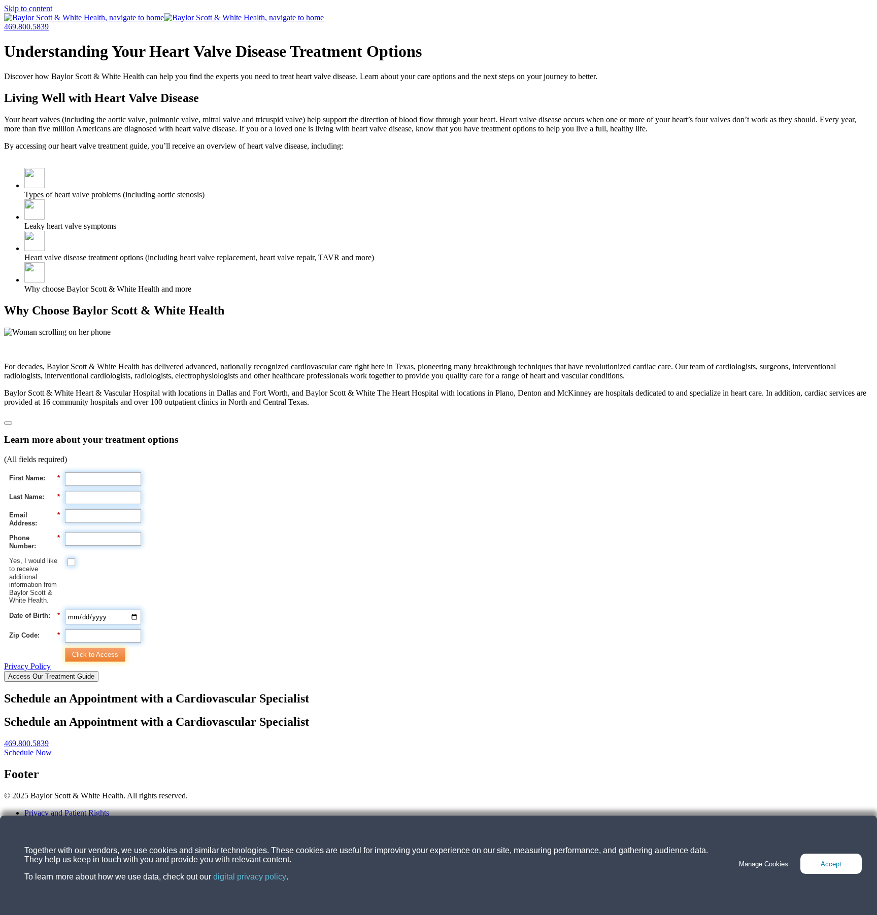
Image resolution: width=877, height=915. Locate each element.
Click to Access (95, 654)
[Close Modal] (8, 423)
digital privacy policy (249, 876)
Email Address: (34, 519)
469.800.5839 (26, 26)
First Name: (34, 478)
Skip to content (28, 8)
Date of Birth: (34, 615)
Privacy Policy (27, 666)
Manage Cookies (763, 864)
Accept (831, 864)
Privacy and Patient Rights (66, 812)
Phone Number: (34, 542)
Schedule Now (28, 752)
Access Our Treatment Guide (51, 676)
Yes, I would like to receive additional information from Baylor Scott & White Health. (33, 580)
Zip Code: (34, 635)
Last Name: (34, 497)
